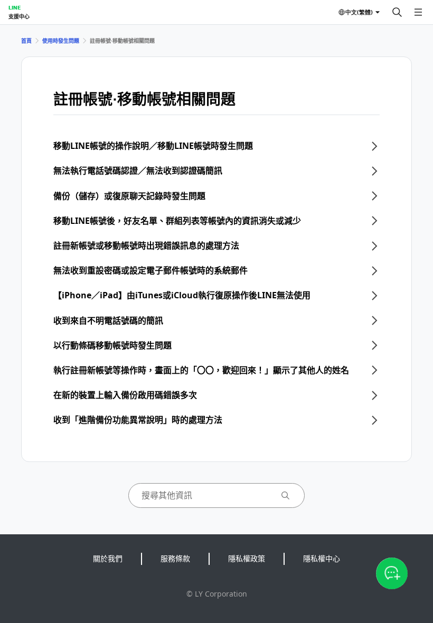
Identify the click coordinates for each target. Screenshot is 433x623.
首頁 (26, 40)
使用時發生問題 (60, 40)
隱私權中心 (321, 558)
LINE (14, 7)
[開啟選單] (418, 12)
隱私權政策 (246, 558)
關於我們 (108, 558)
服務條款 (175, 558)
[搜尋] (397, 12)
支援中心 (19, 16)
